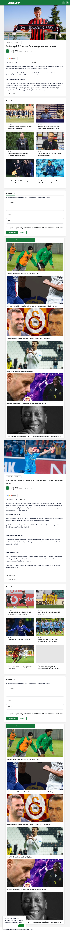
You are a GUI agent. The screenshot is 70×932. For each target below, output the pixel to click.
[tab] (49, 240)
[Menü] (2, 2)
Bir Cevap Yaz (10, 193)
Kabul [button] (21, 926)
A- (28, 62)
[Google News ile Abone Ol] (12, 58)
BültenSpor (14, 2)
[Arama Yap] (63, 2)
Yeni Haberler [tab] (20, 240)
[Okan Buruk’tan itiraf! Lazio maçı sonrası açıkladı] (20, 172)
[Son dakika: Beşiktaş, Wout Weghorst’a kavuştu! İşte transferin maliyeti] (50, 658)
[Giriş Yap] (67, 2)
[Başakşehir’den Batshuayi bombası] (20, 631)
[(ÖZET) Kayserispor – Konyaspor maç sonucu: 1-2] (20, 658)
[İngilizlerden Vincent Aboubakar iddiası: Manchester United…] (35, 389)
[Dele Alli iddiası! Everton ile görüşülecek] (35, 356)
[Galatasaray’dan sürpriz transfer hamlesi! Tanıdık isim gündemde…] (35, 323)
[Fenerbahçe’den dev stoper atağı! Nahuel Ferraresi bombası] (50, 172)
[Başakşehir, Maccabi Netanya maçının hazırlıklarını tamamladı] (20, 117)
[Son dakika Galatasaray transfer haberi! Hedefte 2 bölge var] (20, 145)
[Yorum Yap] (20, 62)
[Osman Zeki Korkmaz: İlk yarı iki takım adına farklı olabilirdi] (50, 145)
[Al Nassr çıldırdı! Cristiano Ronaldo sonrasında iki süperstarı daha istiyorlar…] (35, 291)
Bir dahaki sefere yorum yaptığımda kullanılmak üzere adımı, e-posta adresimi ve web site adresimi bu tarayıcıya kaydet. (36, 228)
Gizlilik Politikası (8, 926)
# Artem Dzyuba (11, 579)
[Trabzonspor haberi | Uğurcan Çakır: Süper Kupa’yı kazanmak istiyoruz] (50, 117)
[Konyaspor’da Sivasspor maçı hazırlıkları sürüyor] (35, 258)
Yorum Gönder (12, 232)
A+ (24, 62)
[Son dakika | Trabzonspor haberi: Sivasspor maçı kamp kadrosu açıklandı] (50, 631)
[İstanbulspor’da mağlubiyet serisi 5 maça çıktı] (50, 603)
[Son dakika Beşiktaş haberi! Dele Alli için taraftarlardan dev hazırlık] (20, 603)
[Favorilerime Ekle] (16, 62)
